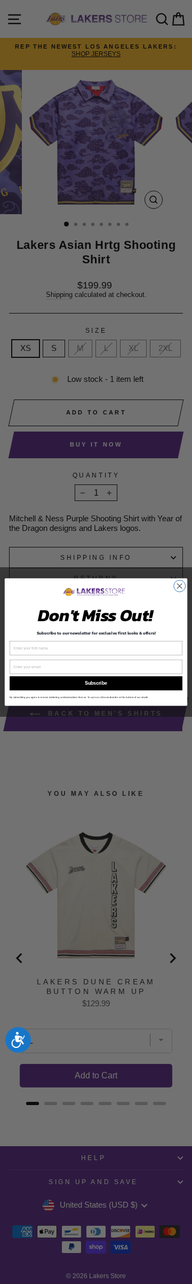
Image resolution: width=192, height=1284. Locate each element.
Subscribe (96, 683)
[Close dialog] (180, 586)
